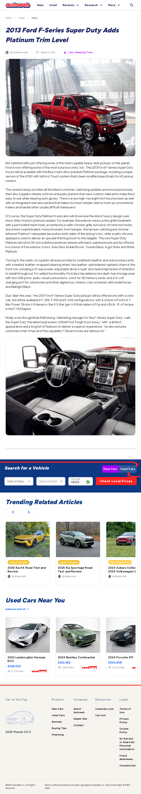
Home (9, 18)
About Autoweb (79, 710)
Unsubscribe (127, 765)
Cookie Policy (124, 730)
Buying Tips (59, 728)
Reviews (57, 721)
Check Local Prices (116, 481)
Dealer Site (80, 718)
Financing (58, 734)
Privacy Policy (124, 720)
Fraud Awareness (126, 757)
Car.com (100, 715)
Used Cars (127, 469)
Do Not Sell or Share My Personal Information (127, 744)
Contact (79, 725)
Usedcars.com (104, 708)
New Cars (110, 469)
